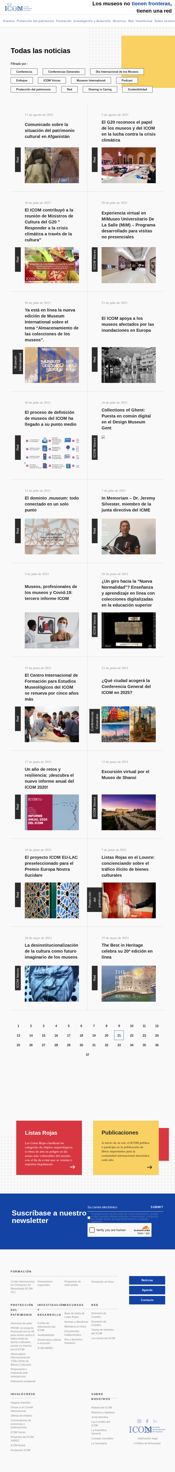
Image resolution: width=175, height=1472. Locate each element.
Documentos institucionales (72, 1333)
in (141, 1419)
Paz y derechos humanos (73, 1341)
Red (131, 21)
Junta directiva (99, 1417)
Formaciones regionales (45, 1283)
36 (157, 1045)
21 (119, 1035)
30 (81, 1045)
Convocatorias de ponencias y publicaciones (21, 1424)
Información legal (148, 1438)
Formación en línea (102, 1281)
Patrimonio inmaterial (23, 1381)
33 (119, 1045)
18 (81, 1035)
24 (157, 1035)
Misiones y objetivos (103, 1412)
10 (131, 1026)
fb (148, 1419)
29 (68, 1045)
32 (106, 1045)
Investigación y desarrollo (92, 21)
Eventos (9, 21)
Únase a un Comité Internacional (22, 1409)
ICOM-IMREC (45, 1348)
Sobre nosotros (101, 1397)
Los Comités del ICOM (100, 1423)
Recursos (119, 21)
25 (18, 1045)
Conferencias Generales (64, 71)
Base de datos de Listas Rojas (74, 1315)
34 (131, 1045)
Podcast (127, 80)
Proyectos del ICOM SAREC (22, 1439)
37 (87, 1054)
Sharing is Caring (100, 89)
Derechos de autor (21, 1323)
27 (43, 1045)
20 (106, 1035)
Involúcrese (144, 21)
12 (157, 1026)
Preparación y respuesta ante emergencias (19, 1373)
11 (144, 1026)
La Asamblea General (98, 1432)
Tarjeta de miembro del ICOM (102, 1331)
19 (94, 1035)
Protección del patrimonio (35, 21)
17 (68, 1035)
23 (144, 1035)
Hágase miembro (21, 1402)
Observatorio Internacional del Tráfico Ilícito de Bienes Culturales (21, 1359)
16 (56, 1035)
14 (31, 1035)
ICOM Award (18, 1445)
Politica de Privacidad (147, 1443)
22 (131, 1035)
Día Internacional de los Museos (117, 71)
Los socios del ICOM (103, 1338)
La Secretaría (99, 1443)
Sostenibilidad (137, 89)
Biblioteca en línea (75, 1326)
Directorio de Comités (98, 1315)
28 (56, 1045)
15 (43, 1035)
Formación (63, 21)
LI (157, 1419)
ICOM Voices (52, 80)
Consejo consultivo (102, 1438)
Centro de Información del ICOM (46, 1327)
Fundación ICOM (20, 1450)
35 (144, 1045)
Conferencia (24, 71)
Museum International (91, 80)
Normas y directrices (76, 1321)
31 (94, 1045)
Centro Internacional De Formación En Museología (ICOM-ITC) (22, 1287)
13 (18, 1035)
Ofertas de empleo (21, 1415)
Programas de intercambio (72, 1283)
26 (31, 1045)
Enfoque (21, 80)
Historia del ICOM (101, 1407)
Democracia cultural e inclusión (49, 1341)
